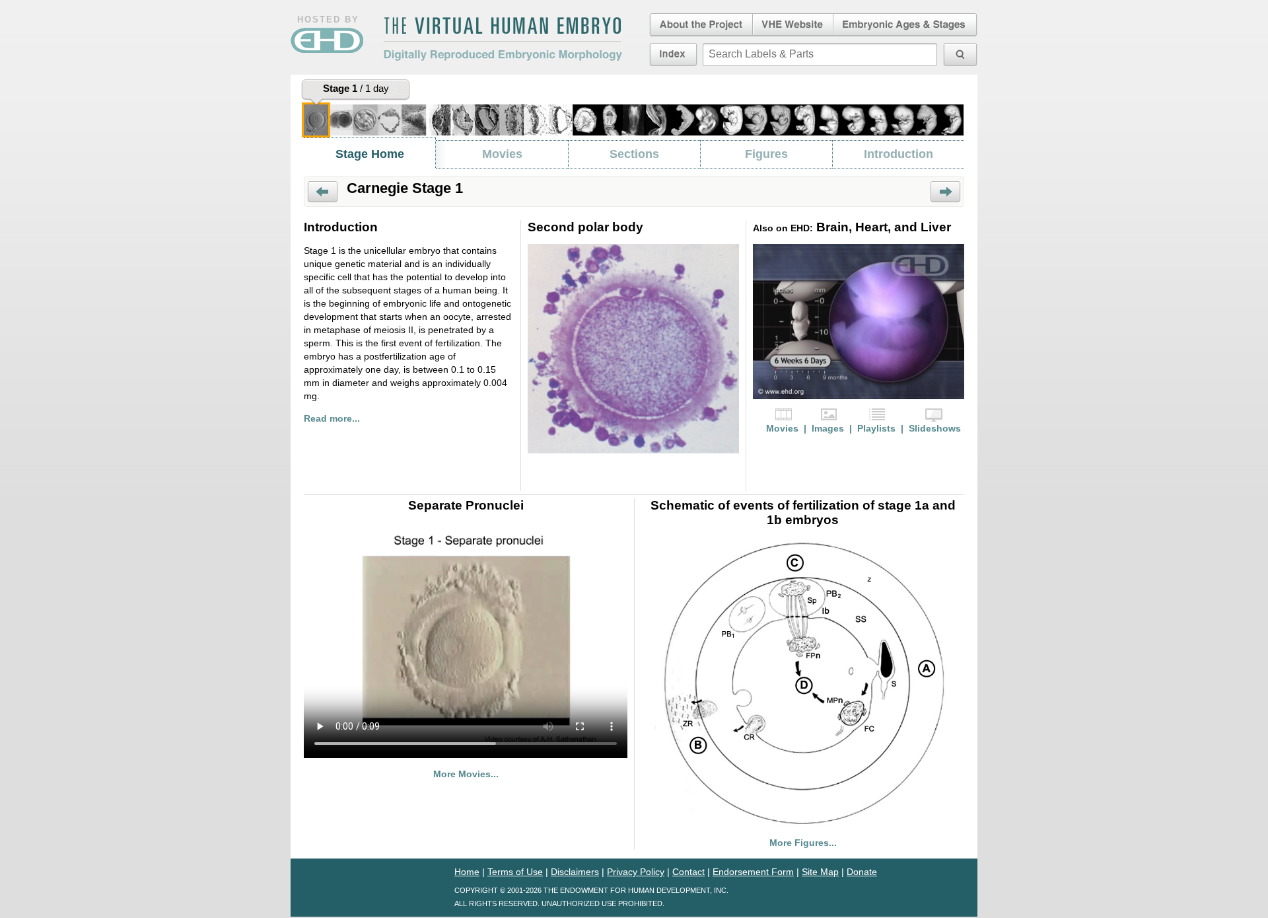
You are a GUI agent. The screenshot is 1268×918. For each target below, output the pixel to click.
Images (828, 428)
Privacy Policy (635, 871)
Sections (634, 154)
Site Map (820, 871)
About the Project (700, 25)
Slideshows (935, 428)
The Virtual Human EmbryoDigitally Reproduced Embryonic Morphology (502, 39)
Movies (502, 154)
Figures (766, 154)
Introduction (898, 154)
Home (466, 871)
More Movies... (466, 774)
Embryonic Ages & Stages (905, 25)
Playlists (876, 428)
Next (945, 192)
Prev (322, 192)
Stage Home (369, 154)
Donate (862, 871)
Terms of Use (515, 871)
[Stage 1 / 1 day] (316, 119)
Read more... (332, 418)
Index (673, 54)
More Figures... (803, 842)
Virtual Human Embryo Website (792, 25)
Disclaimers (575, 871)
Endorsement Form (753, 871)
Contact (688, 871)
